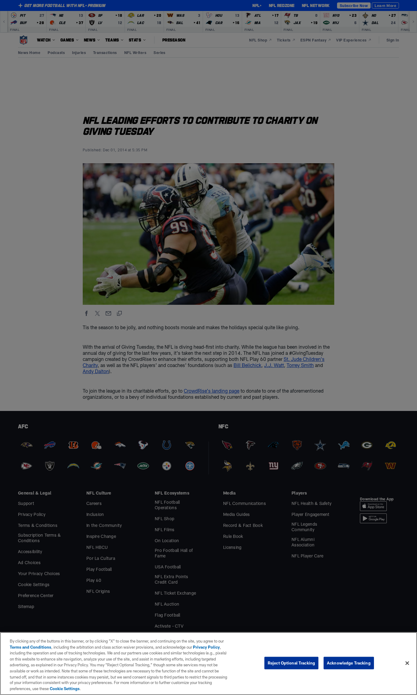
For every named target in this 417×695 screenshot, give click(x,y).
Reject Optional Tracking (291, 663)
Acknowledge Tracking (349, 663)
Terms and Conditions (30, 647)
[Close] (407, 663)
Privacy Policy (206, 647)
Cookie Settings (65, 688)
